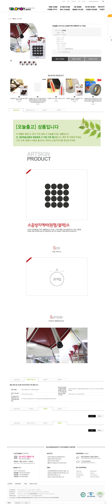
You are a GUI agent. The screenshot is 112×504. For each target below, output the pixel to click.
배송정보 (31, 408)
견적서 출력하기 (94, 475)
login (63, 1)
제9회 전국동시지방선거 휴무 (54, 458)
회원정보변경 (93, 471)
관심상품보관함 (79, 475)
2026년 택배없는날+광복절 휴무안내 (56, 456)
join (68, 1)
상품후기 (45, 110)
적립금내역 (78, 471)
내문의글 (78, 477)
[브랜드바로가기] (69, 48)
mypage (73, 1)
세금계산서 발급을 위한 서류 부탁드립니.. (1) (58, 473)
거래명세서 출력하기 (95, 477)
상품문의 (59, 110)
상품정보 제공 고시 (30, 110)
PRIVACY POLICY (33, 483)
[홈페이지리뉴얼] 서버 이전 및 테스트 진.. (57, 463)
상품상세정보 (16, 110)
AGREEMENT (18, 483)
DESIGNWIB (55, 497)
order (83, 1)
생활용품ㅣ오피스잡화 (17, 18)
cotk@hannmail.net (38, 495)
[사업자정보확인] (33, 493)
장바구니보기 (79, 473)
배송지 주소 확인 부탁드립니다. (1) (56, 477)
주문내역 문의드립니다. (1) (54, 475)
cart (79, 1)
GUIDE (25, 483)
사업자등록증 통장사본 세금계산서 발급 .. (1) (58, 470)
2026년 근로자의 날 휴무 (53, 460)
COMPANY (9, 483)
